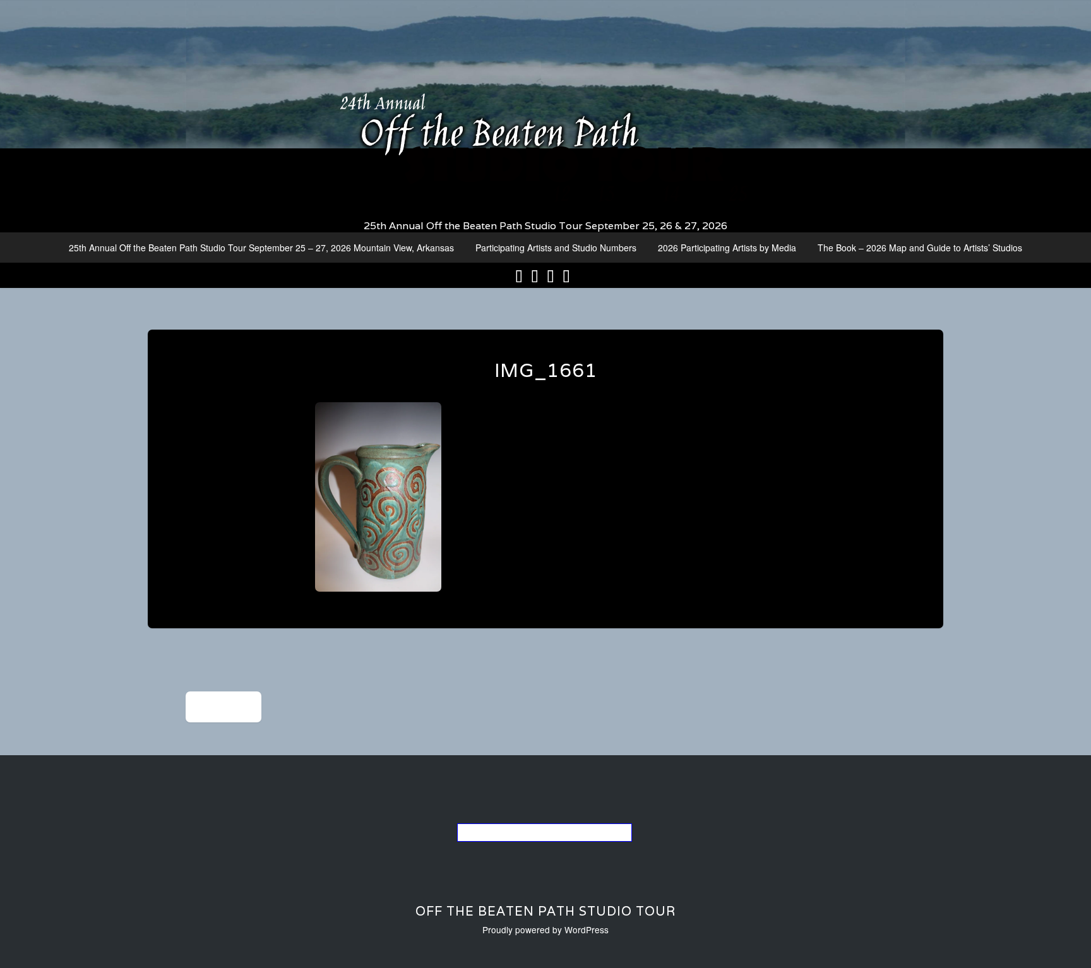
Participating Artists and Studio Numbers (555, 247)
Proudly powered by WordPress (545, 929)
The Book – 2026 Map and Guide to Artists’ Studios (920, 247)
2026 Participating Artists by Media (727, 247)
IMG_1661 (545, 370)
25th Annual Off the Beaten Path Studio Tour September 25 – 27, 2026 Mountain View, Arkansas (261, 247)
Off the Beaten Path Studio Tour (545, 911)
